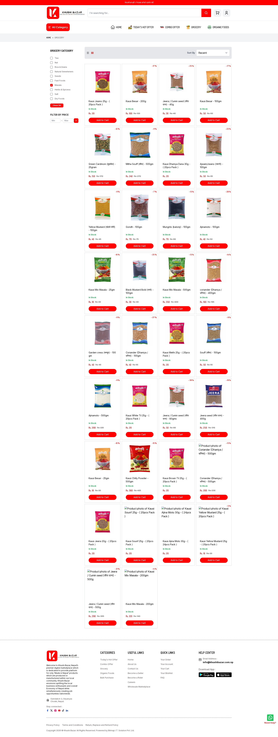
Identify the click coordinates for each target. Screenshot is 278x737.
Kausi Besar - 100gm (211, 101)
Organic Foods (107, 673)
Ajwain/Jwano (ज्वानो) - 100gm (211, 166)
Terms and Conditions (72, 725)
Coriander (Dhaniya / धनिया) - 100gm (137, 354)
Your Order (166, 659)
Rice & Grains (61, 67)
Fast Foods (60, 80)
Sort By (191, 52)
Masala (58, 85)
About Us (132, 664)
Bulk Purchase (107, 677)
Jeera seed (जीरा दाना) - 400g (212, 417)
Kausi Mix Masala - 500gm (176, 289)
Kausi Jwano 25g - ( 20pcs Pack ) (99, 103)
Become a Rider (135, 677)
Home (131, 659)
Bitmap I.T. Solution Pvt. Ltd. (121, 730)
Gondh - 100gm (134, 227)
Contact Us (133, 668)
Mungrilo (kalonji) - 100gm (176, 227)
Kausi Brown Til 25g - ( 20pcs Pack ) (175, 480)
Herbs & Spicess (62, 89)
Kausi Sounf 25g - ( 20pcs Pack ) (139, 543)
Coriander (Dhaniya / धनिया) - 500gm (211, 480)
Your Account (167, 664)
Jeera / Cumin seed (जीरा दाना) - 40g (176, 103)
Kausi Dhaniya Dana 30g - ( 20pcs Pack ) (176, 166)
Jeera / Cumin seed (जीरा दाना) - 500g (102, 606)
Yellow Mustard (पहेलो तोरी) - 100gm (102, 228)
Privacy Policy (53, 725)
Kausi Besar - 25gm (99, 478)
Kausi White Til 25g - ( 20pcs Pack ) (137, 417)
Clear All (57, 105)
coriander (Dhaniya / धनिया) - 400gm (211, 291)
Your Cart (165, 668)
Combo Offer (106, 664)
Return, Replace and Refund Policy (102, 725)
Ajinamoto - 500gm (99, 415)
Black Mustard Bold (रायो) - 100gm (139, 291)
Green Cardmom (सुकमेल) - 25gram (102, 166)
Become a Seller (135, 673)
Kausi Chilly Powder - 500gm (137, 480)
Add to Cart (103, 120)
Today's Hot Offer (108, 659)
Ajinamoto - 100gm (209, 227)
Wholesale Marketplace (139, 686)
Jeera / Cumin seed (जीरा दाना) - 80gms (176, 417)
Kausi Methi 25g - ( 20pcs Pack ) (176, 354)
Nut (56, 62)
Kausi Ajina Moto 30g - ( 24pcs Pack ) (175, 543)
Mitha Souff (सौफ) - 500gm (139, 164)
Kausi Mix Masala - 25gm (102, 289)
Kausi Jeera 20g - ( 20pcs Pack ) (102, 543)
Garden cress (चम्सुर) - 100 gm (102, 354)
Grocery (104, 668)
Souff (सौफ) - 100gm (210, 352)
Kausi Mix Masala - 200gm (139, 604)
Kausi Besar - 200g (136, 101)
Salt (56, 94)
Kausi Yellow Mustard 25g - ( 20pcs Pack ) (213, 543)
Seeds (58, 76)
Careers (131, 682)
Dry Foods (60, 98)
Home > (49, 37)
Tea (56, 58)
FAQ (162, 677)
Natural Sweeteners (64, 71)
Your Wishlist (167, 673)
